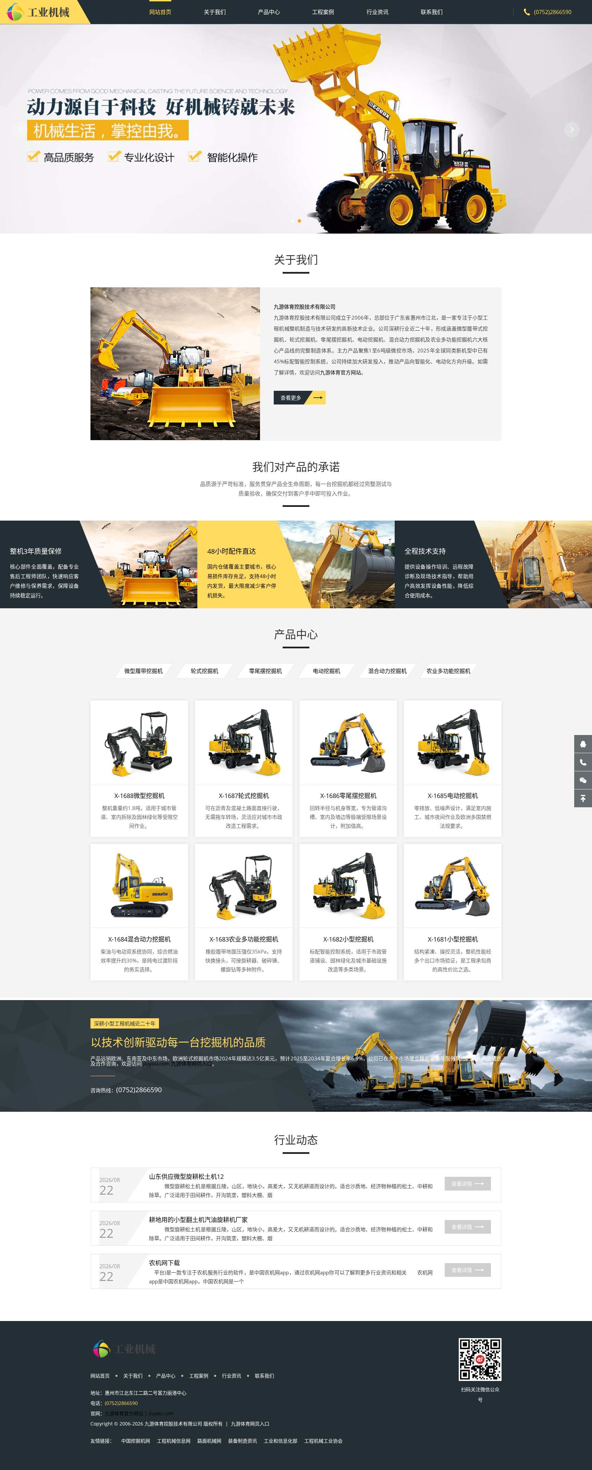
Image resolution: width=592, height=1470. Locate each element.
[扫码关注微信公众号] (583, 780)
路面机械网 (209, 1440)
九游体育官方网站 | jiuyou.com (139, 1413)
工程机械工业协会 (323, 1440)
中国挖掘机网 (135, 1440)
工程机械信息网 (173, 1440)
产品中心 (269, 12)
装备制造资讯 (242, 1440)
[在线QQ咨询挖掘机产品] (583, 744)
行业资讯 (377, 12)
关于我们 (215, 12)
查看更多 (291, 397)
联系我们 (432, 12)
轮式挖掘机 (204, 671)
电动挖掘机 (326, 671)
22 (106, 1190)
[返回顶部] (583, 798)
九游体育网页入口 (250, 1423)
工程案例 (323, 12)
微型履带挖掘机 (143, 671)
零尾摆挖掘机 (265, 671)
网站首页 (160, 12)
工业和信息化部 (280, 1440)
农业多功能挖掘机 (448, 671)
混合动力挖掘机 (387, 671)
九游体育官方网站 (340, 372)
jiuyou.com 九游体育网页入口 (177, 1063)
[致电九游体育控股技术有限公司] (583, 762)
